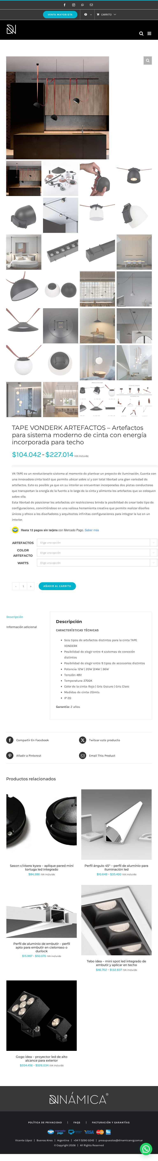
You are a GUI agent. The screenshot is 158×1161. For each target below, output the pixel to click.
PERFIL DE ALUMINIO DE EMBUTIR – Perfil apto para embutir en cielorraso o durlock (41, 947)
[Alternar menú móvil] (150, 33)
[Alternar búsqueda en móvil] (141, 33)
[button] (148, 60)
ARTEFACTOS (23, 543)
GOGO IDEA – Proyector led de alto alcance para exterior (41, 1058)
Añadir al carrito (57, 586)
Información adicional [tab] (21, 627)
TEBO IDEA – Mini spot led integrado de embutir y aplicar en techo (116, 963)
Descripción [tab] (14, 617)
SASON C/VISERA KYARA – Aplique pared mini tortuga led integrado (41, 867)
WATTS (23, 563)
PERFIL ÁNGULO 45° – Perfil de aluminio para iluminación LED (116, 867)
